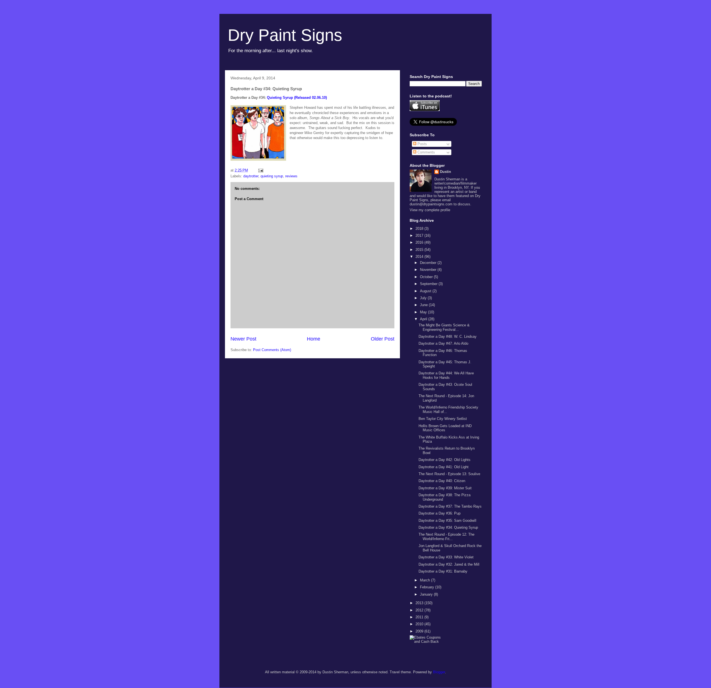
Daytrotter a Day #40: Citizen (442, 481)
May (424, 312)
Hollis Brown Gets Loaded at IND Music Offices (445, 428)
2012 (419, 610)
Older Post (382, 339)
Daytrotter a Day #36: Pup (439, 513)
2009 (419, 631)
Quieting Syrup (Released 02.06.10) (297, 97)
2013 (419, 603)
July (424, 298)
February (427, 587)
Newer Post (243, 339)
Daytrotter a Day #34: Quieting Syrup (448, 527)
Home (313, 339)
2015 (419, 250)
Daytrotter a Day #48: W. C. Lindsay (448, 336)
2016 (419, 242)
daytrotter (250, 176)
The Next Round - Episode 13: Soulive (449, 474)
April (424, 319)
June (424, 305)
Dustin (445, 172)
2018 (419, 228)
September (429, 284)
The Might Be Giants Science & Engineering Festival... (444, 327)
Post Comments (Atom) (272, 350)
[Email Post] (260, 170)
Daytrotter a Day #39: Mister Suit (445, 488)
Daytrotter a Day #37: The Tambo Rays (450, 506)
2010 (419, 624)
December (428, 263)
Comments (425, 152)
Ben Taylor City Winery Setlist (443, 419)
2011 (419, 617)
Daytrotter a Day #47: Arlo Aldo (443, 343)
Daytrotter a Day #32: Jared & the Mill (449, 564)
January (427, 594)
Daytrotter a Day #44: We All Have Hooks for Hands (446, 375)
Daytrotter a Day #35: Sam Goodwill (447, 520)
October (427, 277)
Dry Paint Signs (285, 35)
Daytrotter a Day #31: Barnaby (443, 571)
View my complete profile (430, 210)
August (426, 291)
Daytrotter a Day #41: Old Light (444, 467)
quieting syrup (272, 176)
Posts (421, 144)
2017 (419, 235)
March (425, 580)
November (428, 270)
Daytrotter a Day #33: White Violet (446, 557)
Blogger (439, 672)
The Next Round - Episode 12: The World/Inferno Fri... (446, 536)
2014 (419, 256)
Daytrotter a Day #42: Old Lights (444, 460)
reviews (291, 176)
